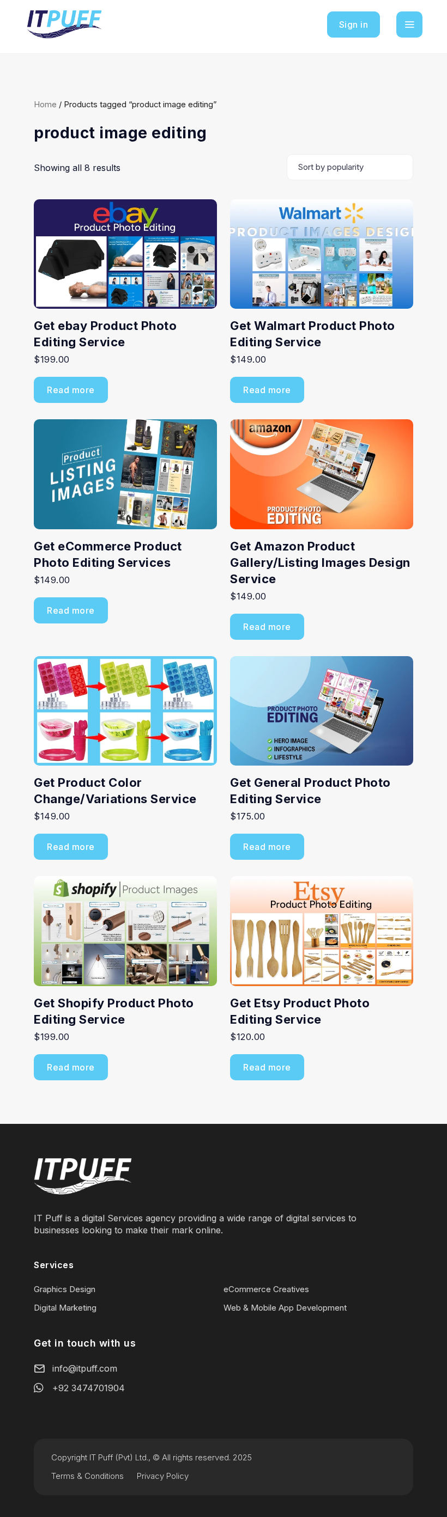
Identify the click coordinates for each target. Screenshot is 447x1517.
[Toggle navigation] (409, 24)
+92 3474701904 (88, 1388)
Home (45, 104)
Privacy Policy (163, 1476)
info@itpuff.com (84, 1368)
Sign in (354, 24)
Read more (71, 389)
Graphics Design (64, 1289)
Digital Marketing (65, 1307)
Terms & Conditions (87, 1476)
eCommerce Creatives (266, 1289)
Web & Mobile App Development (285, 1307)
